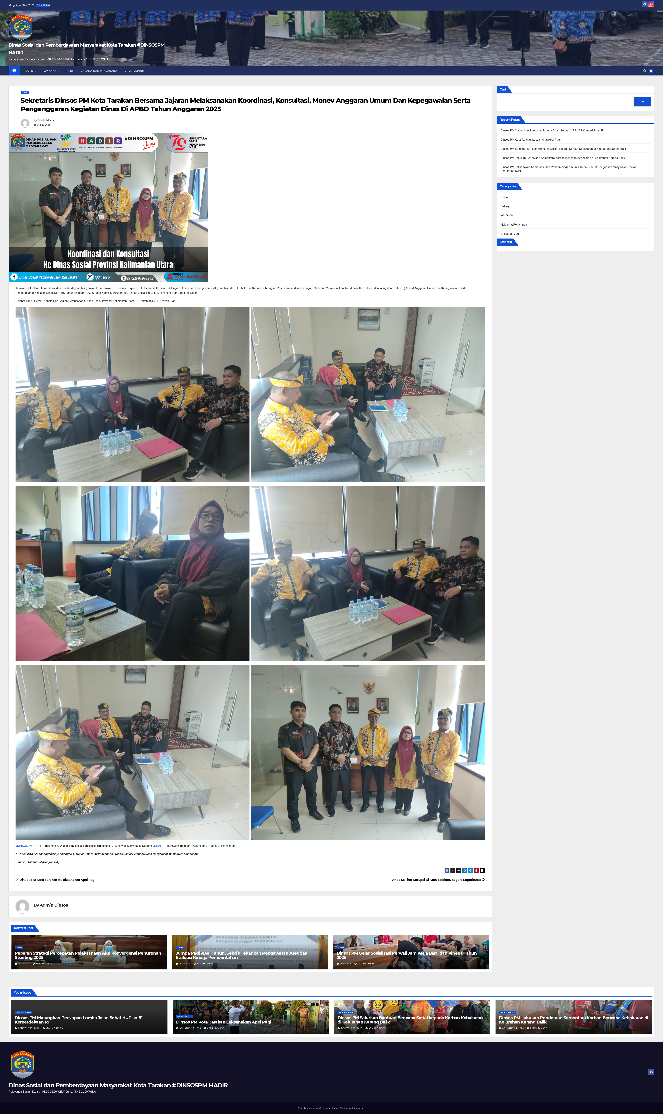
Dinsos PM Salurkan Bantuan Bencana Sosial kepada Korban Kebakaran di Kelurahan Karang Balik (564, 148)
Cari (503, 89)
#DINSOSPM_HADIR (29, 845)
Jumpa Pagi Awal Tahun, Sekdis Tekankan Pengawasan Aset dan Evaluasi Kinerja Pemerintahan (241, 955)
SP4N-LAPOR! (134, 70)
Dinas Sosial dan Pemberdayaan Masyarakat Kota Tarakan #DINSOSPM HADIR (118, 1085)
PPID (69, 70)
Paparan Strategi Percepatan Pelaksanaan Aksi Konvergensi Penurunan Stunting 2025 (88, 955)
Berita (25, 92)
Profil (29, 70)
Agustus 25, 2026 (29, 1028)
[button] (644, 70)
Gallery (505, 206)
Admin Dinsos (46, 120)
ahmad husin (44, 964)
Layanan (50, 70)
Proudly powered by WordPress (314, 1108)
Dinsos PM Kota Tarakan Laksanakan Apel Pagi (531, 139)
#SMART (158, 845)
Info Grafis (507, 215)
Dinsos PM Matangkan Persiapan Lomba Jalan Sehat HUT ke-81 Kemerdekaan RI (552, 130)
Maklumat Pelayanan (514, 224)
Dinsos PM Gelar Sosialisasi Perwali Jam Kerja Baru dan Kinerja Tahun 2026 (407, 955)
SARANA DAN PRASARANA (99, 70)
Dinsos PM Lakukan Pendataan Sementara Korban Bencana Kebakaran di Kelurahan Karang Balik (563, 157)
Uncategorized (510, 233)
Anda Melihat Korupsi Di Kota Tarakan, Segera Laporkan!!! (437, 880)
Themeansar (358, 1108)
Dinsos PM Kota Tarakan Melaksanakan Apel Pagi (57, 880)
